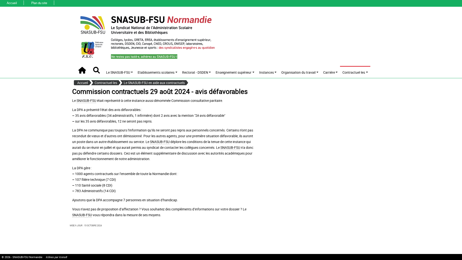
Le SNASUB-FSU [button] (118, 72)
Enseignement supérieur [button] (233, 72)
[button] (96, 70)
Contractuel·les (106, 82)
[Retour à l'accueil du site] (147, 36)
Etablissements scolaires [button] (156, 72)
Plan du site (39, 3)
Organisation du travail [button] (298, 72)
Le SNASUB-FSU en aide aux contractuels (154, 82)
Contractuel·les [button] (353, 72)
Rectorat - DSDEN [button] (195, 72)
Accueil (12, 3)
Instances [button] (266, 72)
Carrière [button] (329, 72)
